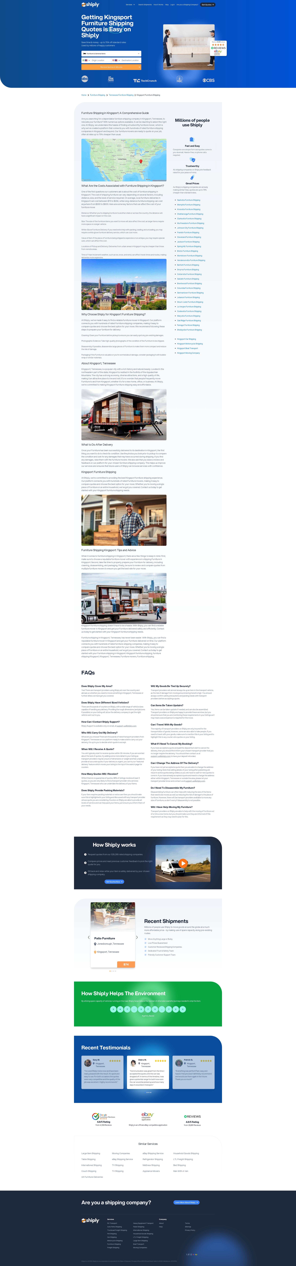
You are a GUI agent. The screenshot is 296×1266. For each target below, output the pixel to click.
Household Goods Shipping (186, 1153)
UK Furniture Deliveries (92, 1176)
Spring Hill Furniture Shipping (189, 246)
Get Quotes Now (113, 881)
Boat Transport (138, 1244)
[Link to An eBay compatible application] (148, 1116)
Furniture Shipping (97, 95)
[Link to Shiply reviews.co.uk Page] (192, 1116)
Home (83, 95)
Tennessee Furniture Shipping (121, 95)
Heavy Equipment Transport (143, 1223)
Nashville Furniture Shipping (188, 200)
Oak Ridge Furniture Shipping (189, 320)
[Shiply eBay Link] (195, 1254)
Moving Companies (121, 1153)
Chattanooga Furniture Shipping (190, 214)
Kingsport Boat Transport (187, 348)
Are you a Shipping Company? (187, 4)
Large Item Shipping (90, 1153)
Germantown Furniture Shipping (190, 292)
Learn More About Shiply (185, 1202)
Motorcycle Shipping (114, 1240)
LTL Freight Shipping (183, 1159)
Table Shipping (88, 1159)
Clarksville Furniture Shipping (189, 218)
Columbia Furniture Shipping (188, 288)
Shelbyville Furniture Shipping (189, 329)
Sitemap (188, 1227)
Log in (172, 4)
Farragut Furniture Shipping (188, 325)
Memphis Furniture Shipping (188, 204)
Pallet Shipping (138, 1227)
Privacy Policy (190, 1230)
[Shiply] (90, 4)
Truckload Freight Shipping (117, 1230)
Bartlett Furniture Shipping (188, 265)
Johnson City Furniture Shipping (190, 227)
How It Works (158, 4)
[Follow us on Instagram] (191, 1254)
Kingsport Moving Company (188, 353)
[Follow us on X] (187, 1255)
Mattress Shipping (151, 1165)
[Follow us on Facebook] (188, 1254)
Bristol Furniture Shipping (187, 251)
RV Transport (112, 1223)
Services (129, 4)
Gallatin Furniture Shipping (188, 278)
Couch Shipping (88, 1171)
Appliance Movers (151, 1171)
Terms (187, 1223)
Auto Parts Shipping (114, 1227)
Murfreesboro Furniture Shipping (190, 223)
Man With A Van (180, 1171)
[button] (137, 937)
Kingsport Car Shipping (186, 339)
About (161, 1223)
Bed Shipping (179, 1165)
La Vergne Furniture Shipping (189, 306)
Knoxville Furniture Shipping (188, 209)
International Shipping (91, 1165)
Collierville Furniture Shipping (189, 274)
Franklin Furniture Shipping (188, 232)
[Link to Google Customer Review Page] (103, 1116)
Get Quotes (206, 4)
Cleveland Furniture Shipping (189, 237)
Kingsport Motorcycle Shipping (190, 343)
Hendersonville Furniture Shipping (191, 260)
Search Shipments (145, 4)
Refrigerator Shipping (153, 1159)
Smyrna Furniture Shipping (188, 269)
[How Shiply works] (183, 863)
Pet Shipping (112, 1234)
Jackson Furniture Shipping (188, 241)
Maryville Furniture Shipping (188, 315)
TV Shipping (117, 1165)
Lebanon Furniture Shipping (188, 297)
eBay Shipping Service (153, 1153)
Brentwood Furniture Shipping (189, 283)
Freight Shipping (113, 1247)
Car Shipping (112, 1237)
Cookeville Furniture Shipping (189, 311)
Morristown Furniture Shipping (189, 255)
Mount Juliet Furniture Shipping (190, 302)
